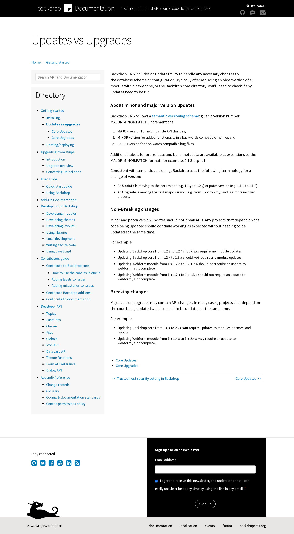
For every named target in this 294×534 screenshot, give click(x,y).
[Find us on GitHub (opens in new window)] (35, 464)
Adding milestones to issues (73, 285)
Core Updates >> (248, 378)
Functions (53, 319)
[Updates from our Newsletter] (262, 12)
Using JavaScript (58, 251)
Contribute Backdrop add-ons (68, 292)
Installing (53, 117)
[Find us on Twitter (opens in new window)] (44, 464)
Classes (51, 326)
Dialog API (54, 370)
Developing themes (60, 219)
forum (227, 525)
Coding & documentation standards (73, 397)
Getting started (58, 62)
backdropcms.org (253, 525)
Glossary (52, 391)
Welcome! (258, 6)
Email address (165, 459)
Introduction (55, 159)
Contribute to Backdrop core (67, 265)
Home (36, 62)
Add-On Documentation (58, 200)
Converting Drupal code (63, 172)
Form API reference (60, 364)
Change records (58, 384)
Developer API (51, 306)
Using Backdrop (58, 192)
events (210, 525)
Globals (51, 338)
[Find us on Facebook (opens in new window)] (53, 464)
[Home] (68, 8)
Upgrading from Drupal (58, 152)
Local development (60, 238)
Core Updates (126, 360)
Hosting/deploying (60, 144)
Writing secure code (61, 245)
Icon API (52, 345)
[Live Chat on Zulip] (252, 12)
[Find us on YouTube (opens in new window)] (61, 464)
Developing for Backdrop (59, 206)
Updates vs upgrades (63, 124)
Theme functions (59, 357)
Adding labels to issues (69, 279)
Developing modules (61, 213)
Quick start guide (59, 186)
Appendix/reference (55, 377)
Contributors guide (55, 258)
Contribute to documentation (68, 299)
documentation (160, 525)
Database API (56, 351)
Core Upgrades (127, 365)
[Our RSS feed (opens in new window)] (79, 464)
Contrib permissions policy (65, 403)
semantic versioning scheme (175, 115)
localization (188, 525)
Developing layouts (60, 226)
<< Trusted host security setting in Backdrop (145, 378)
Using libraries (56, 232)
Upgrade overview (59, 165)
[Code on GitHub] (242, 12)
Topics (51, 313)
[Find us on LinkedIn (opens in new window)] (70, 464)
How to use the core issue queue (76, 273)
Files (49, 332)
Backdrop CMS (53, 526)
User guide (49, 179)
